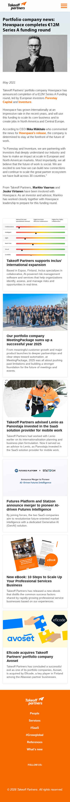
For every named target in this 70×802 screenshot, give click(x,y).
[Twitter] (26, 771)
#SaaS (34, 727)
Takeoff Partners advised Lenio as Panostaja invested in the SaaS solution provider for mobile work (35, 426)
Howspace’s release (32, 133)
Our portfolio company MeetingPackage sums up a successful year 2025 (29, 340)
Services (34, 720)
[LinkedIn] (43, 771)
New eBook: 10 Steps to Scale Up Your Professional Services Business (34, 581)
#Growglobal (34, 735)
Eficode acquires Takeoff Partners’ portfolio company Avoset (30, 657)
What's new (35, 749)
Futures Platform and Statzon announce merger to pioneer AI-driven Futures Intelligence (33, 505)
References (34, 742)
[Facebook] (35, 771)
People (34, 713)
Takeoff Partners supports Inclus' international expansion (34, 263)
